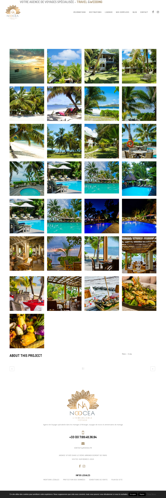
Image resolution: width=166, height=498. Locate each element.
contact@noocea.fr (83, 448)
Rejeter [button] (142, 494)
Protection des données (74, 480)
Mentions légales (51, 480)
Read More (151, 494)
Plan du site (117, 480)
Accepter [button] (133, 494)
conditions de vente (98, 480)
